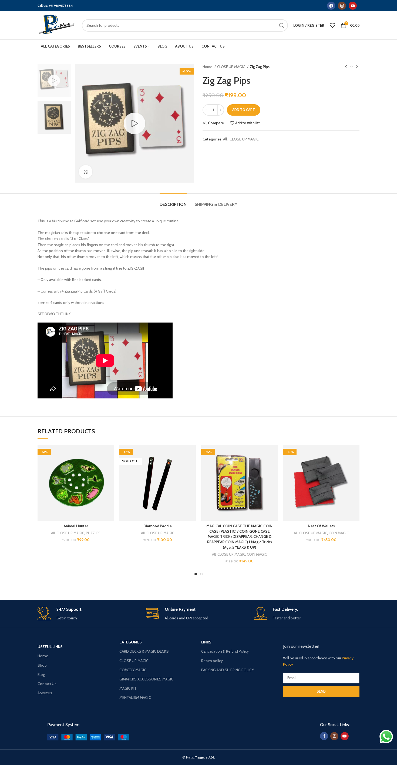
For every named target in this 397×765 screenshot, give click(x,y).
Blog (41, 674)
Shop (42, 665)
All (225, 139)
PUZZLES (93, 533)
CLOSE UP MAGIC (231, 67)
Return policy (212, 660)
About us (45, 692)
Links (206, 642)
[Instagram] (342, 6)
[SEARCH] (281, 25)
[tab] (173, 201)
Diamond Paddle (157, 526)
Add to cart (243, 110)
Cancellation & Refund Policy (225, 651)
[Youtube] (353, 6)
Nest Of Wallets (321, 526)
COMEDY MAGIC (132, 669)
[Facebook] (331, 6)
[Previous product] (346, 67)
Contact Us (47, 683)
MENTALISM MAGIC (135, 697)
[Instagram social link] (334, 736)
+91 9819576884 (61, 6)
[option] (54, 80)
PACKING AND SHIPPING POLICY (227, 669)
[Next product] (356, 67)
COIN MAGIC (257, 554)
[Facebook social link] (324, 736)
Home (208, 67)
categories (130, 642)
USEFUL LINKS (50, 646)
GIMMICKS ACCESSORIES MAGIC (146, 679)
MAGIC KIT (128, 688)
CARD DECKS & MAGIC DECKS (144, 651)
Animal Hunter (76, 526)
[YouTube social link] (345, 736)
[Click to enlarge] (85, 172)
